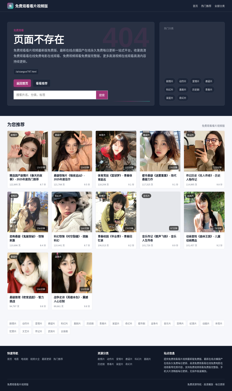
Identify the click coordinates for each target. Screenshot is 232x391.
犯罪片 (12, 331)
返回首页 (22, 83)
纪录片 (193, 323)
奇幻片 (182, 98)
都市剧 (141, 323)
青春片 (208, 89)
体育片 (218, 323)
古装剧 (64, 331)
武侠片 (51, 331)
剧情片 (169, 81)
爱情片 (195, 81)
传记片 (38, 331)
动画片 (206, 323)
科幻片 (169, 89)
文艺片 (25, 331)
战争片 (154, 323)
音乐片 (167, 323)
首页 (195, 6)
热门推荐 (206, 6)
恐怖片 (180, 323)
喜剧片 (182, 89)
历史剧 (195, 89)
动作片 (182, 81)
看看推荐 (41, 83)
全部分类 (220, 6)
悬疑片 (208, 81)
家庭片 (169, 98)
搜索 (102, 95)
